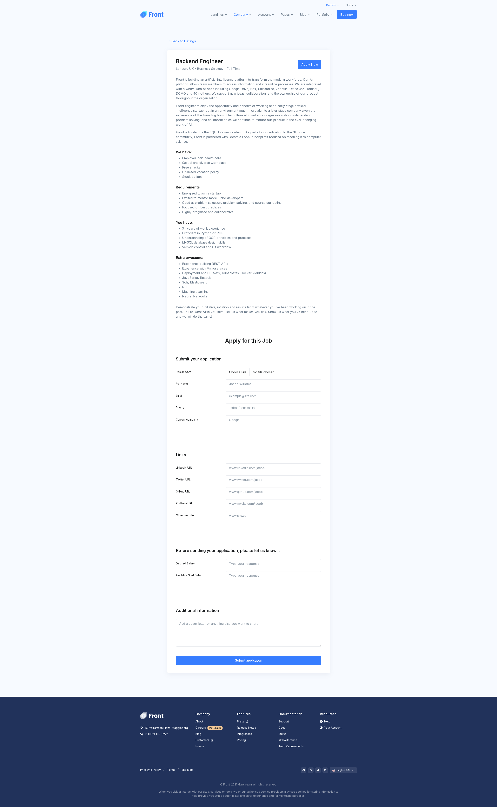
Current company (187, 419)
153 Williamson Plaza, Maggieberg (166, 727)
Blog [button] (303, 14)
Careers (208, 727)
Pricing (241, 740)
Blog (198, 733)
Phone (180, 407)
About (199, 721)
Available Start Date (188, 575)
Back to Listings (183, 41)
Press (241, 721)
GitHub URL (183, 491)
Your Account (332, 727)
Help (326, 721)
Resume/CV (183, 371)
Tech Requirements (291, 746)
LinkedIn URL (184, 467)
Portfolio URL (184, 503)
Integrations (244, 733)
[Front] (151, 14)
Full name (182, 383)
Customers (202, 740)
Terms (171, 769)
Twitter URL (183, 479)
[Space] (151, 715)
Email (179, 395)
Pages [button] (285, 14)
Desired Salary (185, 563)
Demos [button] (331, 5)
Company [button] (241, 14)
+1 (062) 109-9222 (156, 734)
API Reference (288, 740)
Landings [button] (217, 14)
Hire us (199, 746)
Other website (185, 515)
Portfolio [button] (322, 14)
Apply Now (309, 65)
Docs (282, 727)
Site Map (187, 769)
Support (284, 721)
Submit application (248, 660)
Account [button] (264, 14)
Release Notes (246, 727)
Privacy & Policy (150, 769)
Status (282, 733)
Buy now (347, 14)
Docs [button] (349, 5)
